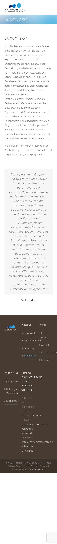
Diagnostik (29, 333)
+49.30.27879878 (31, 415)
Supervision (29, 355)
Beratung (29, 348)
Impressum (11, 381)
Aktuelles (46, 344)
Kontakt (45, 359)
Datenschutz (11, 400)
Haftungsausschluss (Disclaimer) (11, 391)
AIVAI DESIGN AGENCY (36, 469)
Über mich (44, 335)
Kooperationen (46, 352)
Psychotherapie (29, 340)
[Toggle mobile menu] (51, 5)
